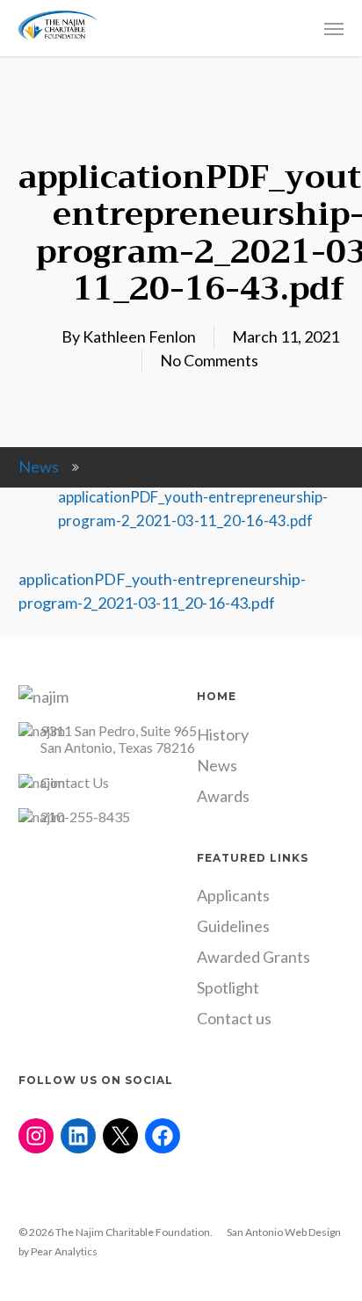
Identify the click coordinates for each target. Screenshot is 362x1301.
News (38, 466)
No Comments (209, 360)
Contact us (234, 1018)
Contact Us (74, 782)
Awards (223, 796)
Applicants (233, 895)
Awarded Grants (253, 956)
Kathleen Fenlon (139, 336)
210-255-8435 (85, 816)
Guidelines (233, 926)
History (223, 734)
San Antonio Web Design (284, 1232)
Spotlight (228, 987)
